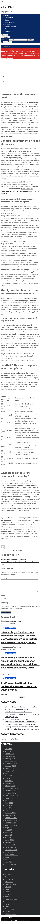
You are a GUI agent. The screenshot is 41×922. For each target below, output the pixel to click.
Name (3, 595)
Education (9, 882)
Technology (9, 18)
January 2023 (10, 845)
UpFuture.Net (8, 6)
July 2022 (8, 860)
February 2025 (10, 783)
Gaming (8, 894)
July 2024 (8, 800)
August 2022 (9, 857)
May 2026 (8, 749)
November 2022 (11, 850)
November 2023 (11, 820)
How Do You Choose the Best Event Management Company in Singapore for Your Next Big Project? (20, 55)
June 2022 (9, 862)
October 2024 (10, 793)
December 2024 (11, 788)
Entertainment (10, 22)
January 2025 (10, 786)
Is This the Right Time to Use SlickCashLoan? (22, 729)
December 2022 (11, 847)
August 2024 (9, 798)
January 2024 (10, 815)
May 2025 (8, 778)
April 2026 (9, 751)
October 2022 (10, 852)
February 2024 (10, 813)
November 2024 (11, 791)
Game (7, 892)
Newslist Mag (6, 920)
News (7, 20)
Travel (7, 911)
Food (7, 889)
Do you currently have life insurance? (14, 360)
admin (20, 550)
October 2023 (10, 823)
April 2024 (9, 808)
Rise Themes (24, 920)
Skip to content (6, 2)
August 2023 (9, 828)
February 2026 (10, 756)
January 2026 (10, 759)
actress (8, 874)
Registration (9, 31)
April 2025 (9, 781)
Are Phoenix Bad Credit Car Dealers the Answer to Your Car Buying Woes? (19, 686)
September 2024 (11, 795)
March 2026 (9, 754)
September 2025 (11, 768)
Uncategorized (10, 628)
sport (7, 906)
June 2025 (9, 776)
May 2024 (8, 805)
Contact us (9, 29)
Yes (30, 360)
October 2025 (10, 766)
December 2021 (11, 864)
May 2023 (8, 835)
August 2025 (9, 771)
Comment (5, 578)
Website (4, 603)
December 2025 (11, 761)
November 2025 (11, 763)
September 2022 (11, 855)
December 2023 (11, 818)
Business (8, 15)
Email (3, 599)
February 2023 (10, 842)
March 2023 (9, 840)
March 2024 (9, 810)
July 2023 (8, 830)
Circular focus (6, 37)
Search (4, 694)
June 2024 (9, 803)
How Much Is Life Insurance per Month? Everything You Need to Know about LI (20, 191)
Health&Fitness (10, 27)
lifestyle (8, 901)
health (7, 896)
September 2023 (11, 825)
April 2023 (8, 837)
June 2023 (9, 832)
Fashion (7, 24)
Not (33, 360)
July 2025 (8, 773)
